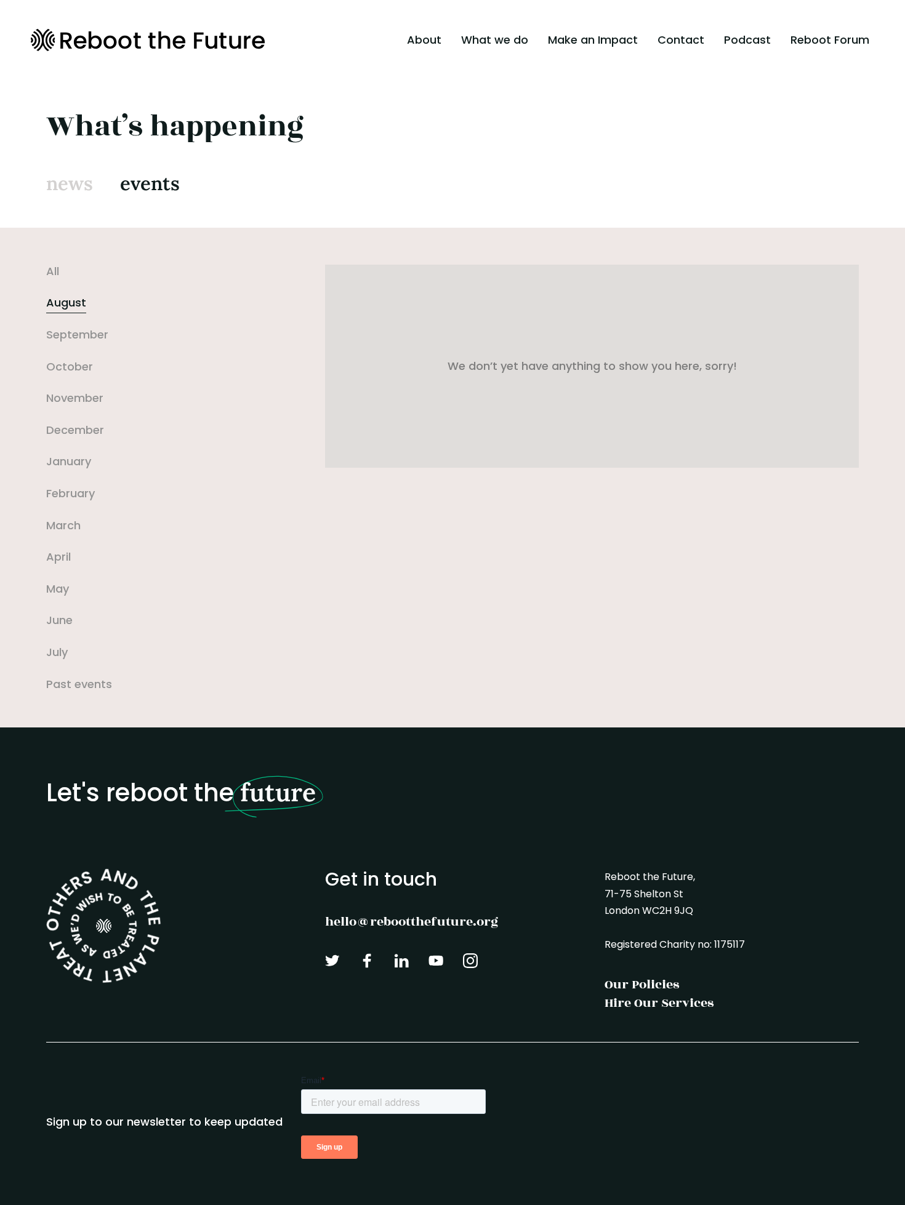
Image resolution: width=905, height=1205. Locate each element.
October (69, 366)
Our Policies (642, 984)
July (57, 652)
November (74, 398)
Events (150, 183)
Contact (681, 39)
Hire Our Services (659, 1002)
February (70, 493)
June (59, 620)
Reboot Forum (829, 39)
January (68, 461)
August (66, 302)
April (58, 556)
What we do (494, 39)
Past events (79, 684)
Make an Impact (593, 39)
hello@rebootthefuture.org (411, 921)
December (75, 430)
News (69, 183)
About (424, 39)
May (57, 588)
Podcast (747, 39)
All (52, 271)
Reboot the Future (148, 40)
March (63, 525)
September (77, 334)
